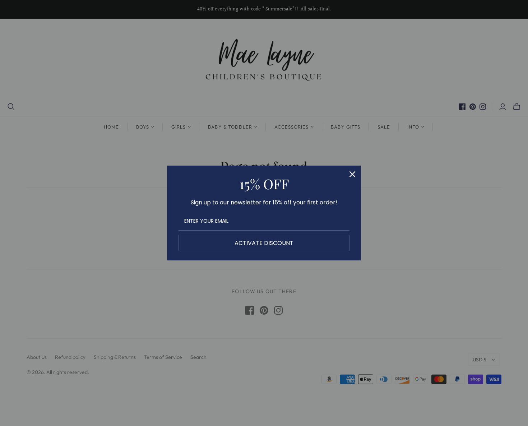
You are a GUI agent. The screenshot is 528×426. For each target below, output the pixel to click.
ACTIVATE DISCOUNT (264, 243)
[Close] (352, 174)
